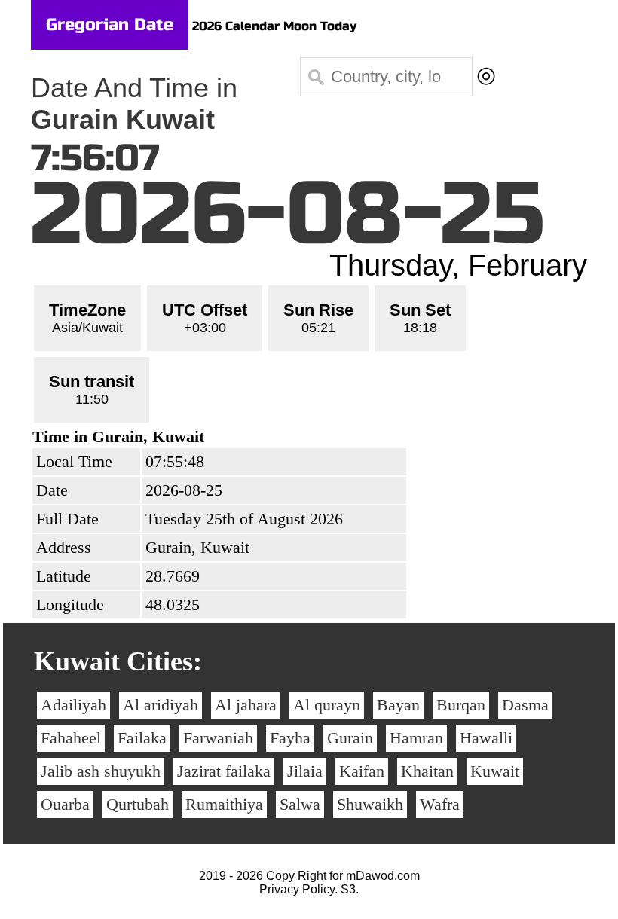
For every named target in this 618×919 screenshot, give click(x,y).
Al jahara (246, 704)
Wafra (440, 804)
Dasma (525, 704)
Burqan (460, 704)
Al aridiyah (160, 704)
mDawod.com (383, 875)
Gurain (350, 737)
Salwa (300, 804)
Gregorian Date (109, 25)
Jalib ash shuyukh (101, 771)
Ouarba (65, 804)
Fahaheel (71, 737)
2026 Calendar (236, 26)
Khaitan (427, 771)
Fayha (290, 737)
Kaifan (361, 771)
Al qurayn (326, 704)
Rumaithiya (224, 804)
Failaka (142, 737)
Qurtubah (137, 804)
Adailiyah (73, 704)
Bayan (398, 704)
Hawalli (486, 737)
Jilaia (305, 771)
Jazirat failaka (224, 771)
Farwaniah (218, 737)
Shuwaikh (370, 804)
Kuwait (494, 771)
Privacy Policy (297, 889)
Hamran (416, 737)
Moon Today (319, 26)
